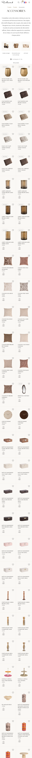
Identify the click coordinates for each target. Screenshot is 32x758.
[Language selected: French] (25, 2)
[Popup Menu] (29, 2)
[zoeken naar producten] (18, 2)
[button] (29, 49)
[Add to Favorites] (13, 66)
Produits (9, 7)
